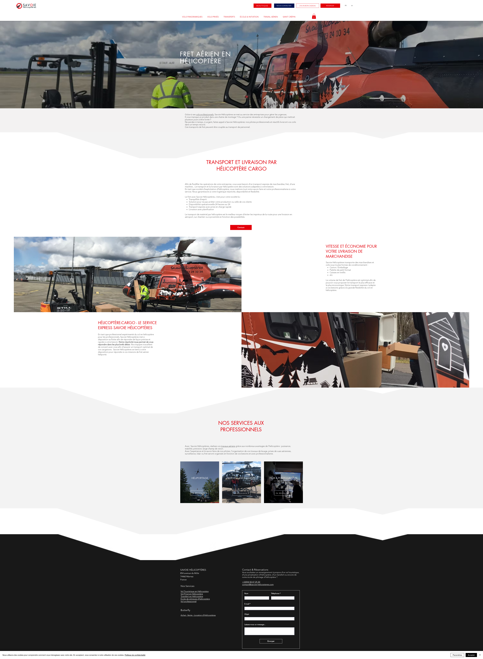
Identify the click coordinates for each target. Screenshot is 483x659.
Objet (246, 614)
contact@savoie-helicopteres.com (258, 584)
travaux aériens (228, 446)
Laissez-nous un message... (255, 624)
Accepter (471, 655)
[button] (192, 17)
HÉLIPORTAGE (199, 478)
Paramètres (457, 655)
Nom (246, 593)
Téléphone (275, 593)
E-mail (246, 604)
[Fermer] (479, 655)
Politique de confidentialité (135, 655)
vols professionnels (205, 114)
